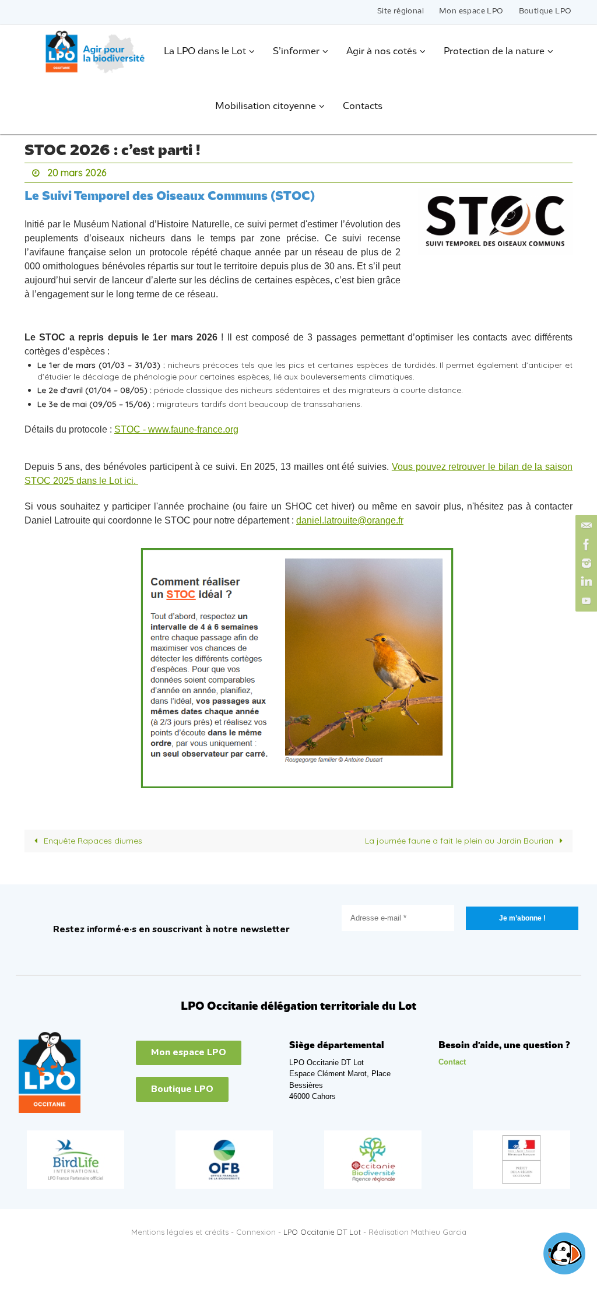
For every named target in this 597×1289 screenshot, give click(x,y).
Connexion (256, 1228)
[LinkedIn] (584, 582)
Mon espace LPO (471, 11)
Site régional (400, 11)
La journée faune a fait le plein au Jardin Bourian (460, 838)
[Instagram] (584, 563)
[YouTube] (584, 600)
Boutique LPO (545, 11)
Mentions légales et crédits (180, 1228)
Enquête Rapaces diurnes (91, 838)
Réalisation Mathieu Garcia (417, 1228)
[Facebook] (584, 544)
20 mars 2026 (76, 171)
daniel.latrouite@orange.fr (349, 517)
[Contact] (584, 526)
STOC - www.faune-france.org (176, 426)
